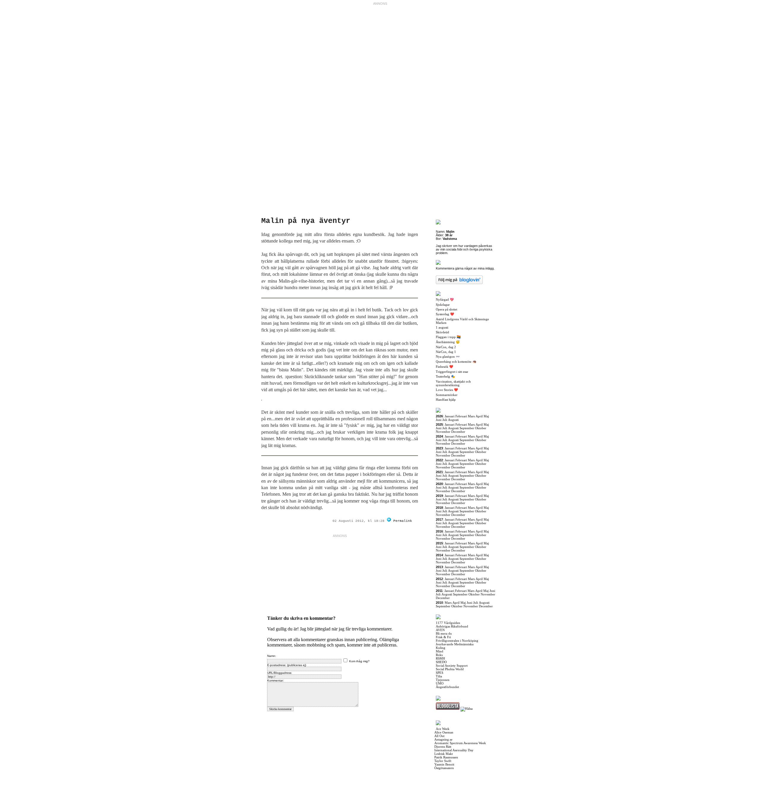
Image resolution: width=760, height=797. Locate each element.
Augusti (453, 420)
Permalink (402, 521)
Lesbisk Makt (443, 753)
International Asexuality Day (454, 750)
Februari (461, 416)
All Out (439, 736)
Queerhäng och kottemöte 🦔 (456, 361)
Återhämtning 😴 (448, 342)
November (443, 431)
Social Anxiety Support (452, 665)
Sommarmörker (446, 395)
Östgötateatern (444, 768)
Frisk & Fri (443, 637)
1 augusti (442, 327)
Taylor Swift (442, 761)
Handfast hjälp (446, 399)
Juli (444, 420)
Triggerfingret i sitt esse (452, 371)
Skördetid (442, 332)
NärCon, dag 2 (446, 347)
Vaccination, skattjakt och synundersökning (453, 383)
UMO (440, 683)
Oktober (480, 428)
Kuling (440, 647)
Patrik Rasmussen (446, 757)
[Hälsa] (466, 708)
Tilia (439, 676)
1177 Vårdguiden (448, 623)
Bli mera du (444, 633)
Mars (471, 416)
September (467, 428)
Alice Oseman (443, 732)
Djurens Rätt (442, 746)
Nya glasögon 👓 (448, 356)
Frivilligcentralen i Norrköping (457, 640)
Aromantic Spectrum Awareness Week (460, 743)
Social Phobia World (450, 669)
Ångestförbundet (447, 687)
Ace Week (442, 729)
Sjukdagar (443, 304)
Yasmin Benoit (444, 764)
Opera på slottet (446, 309)
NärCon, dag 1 (446, 352)
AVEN (440, 630)
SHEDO (441, 662)
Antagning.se (443, 739)
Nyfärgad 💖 (445, 299)
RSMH (440, 658)
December (458, 431)
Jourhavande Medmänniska (455, 644)
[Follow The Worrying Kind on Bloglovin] (389, 521)
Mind (439, 651)
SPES (439, 672)
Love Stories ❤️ (447, 390)
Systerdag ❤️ (445, 314)
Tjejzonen (442, 680)
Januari (450, 416)
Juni (438, 420)
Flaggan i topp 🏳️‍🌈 (448, 337)
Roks (439, 655)
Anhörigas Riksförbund (452, 626)
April (479, 416)
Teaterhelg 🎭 (445, 376)
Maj (486, 416)
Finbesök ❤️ (444, 366)
